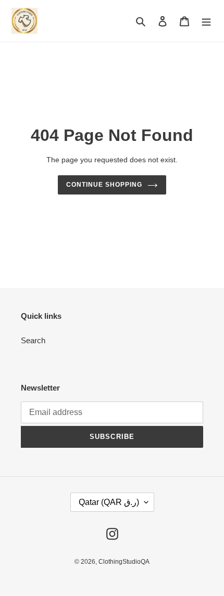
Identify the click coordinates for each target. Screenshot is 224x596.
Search (33, 340)
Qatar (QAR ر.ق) (109, 502)
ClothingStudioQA (124, 561)
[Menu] (206, 21)
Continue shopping (104, 184)
